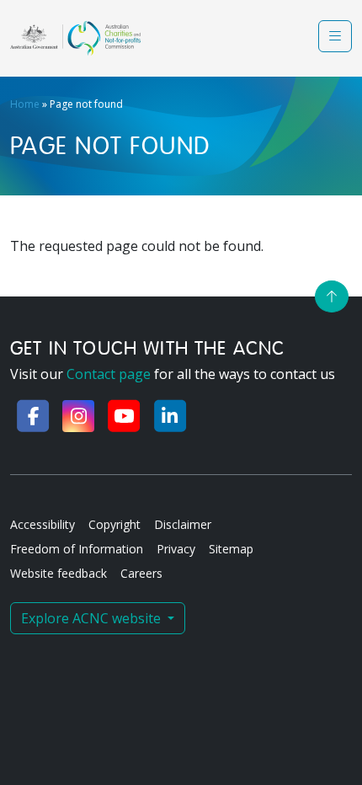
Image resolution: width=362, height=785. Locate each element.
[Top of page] (332, 296)
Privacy (176, 549)
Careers (141, 573)
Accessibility (42, 524)
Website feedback (58, 573)
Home (25, 104)
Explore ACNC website (92, 618)
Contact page (109, 374)
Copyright (114, 524)
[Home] (75, 38)
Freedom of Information (76, 549)
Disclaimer (182, 524)
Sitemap (231, 549)
